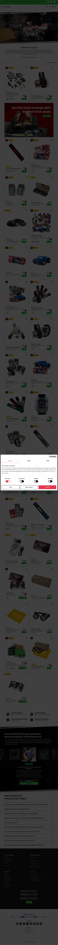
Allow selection (29, 487)
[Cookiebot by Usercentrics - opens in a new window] (50, 457)
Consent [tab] (10, 460)
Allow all (47, 487)
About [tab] (48, 460)
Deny (10, 487)
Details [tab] (29, 460)
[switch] (22, 481)
